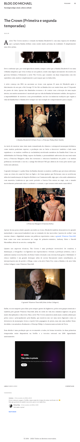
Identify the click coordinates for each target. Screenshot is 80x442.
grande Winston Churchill (66, 236)
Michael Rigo (16, 405)
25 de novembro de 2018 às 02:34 (23, 398)
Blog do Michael (18, 3)
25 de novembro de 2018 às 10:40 (29, 405)
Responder (12, 411)
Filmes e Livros (12, 386)
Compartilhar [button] (69, 386)
